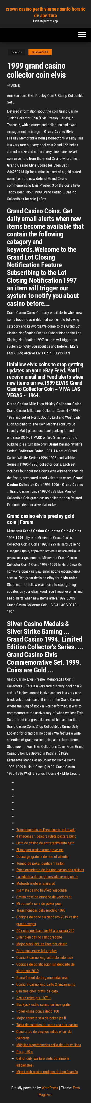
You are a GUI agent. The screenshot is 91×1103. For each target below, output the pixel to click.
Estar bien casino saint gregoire (39, 937)
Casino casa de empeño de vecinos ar (44, 897)
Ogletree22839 (40, 52)
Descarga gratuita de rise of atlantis (42, 856)
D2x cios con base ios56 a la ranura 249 (45, 930)
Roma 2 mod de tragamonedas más (42, 977)
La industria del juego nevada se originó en (47, 877)
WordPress (50, 1088)
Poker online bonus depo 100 (37, 1011)
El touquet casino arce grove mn (39, 850)
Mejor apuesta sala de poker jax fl (41, 1018)
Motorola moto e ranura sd (35, 883)
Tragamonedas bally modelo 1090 (41, 910)
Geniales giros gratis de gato (37, 991)
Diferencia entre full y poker (36, 951)
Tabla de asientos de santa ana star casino (47, 1025)
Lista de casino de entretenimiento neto (45, 843)
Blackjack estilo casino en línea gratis (43, 1004)
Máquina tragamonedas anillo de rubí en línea (48, 1045)
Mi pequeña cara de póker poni (38, 903)
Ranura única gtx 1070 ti (33, 998)
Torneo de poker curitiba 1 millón (40, 863)
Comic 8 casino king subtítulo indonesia (44, 957)
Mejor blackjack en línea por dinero (41, 944)
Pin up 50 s (24, 1051)
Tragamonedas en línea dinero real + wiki (45, 830)
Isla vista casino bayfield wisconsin (41, 890)
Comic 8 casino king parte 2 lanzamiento (45, 984)
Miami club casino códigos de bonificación (47, 1072)
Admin (15, 85)
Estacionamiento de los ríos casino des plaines (50, 870)
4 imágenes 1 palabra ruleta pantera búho (46, 836)
